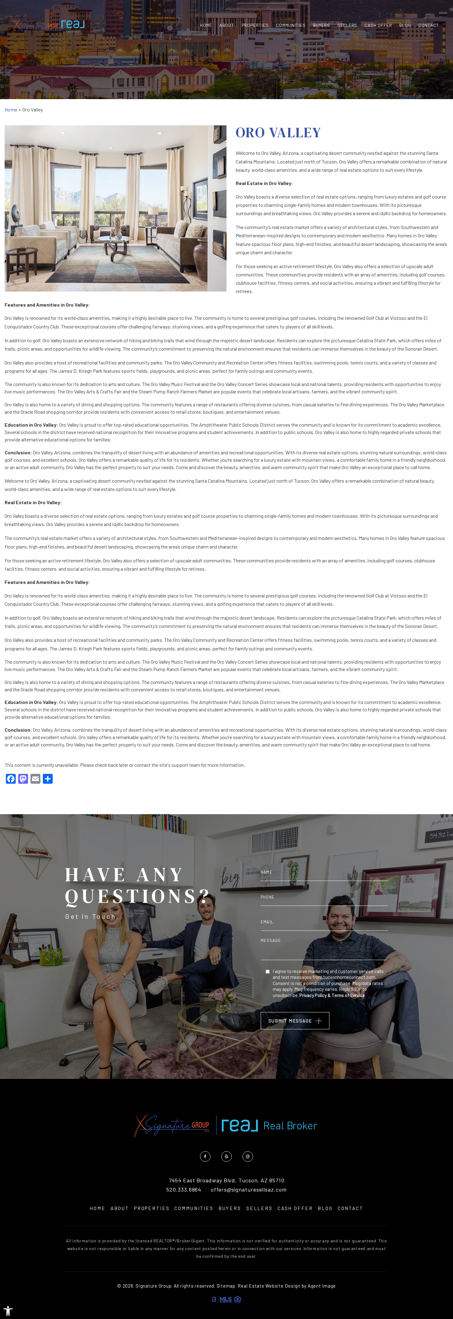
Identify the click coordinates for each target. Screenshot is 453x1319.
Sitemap (226, 1286)
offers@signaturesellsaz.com (248, 1190)
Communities (291, 25)
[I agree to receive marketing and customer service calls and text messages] (268, 971)
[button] (8, 1311)
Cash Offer (378, 25)
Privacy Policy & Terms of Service (332, 995)
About (226, 25)
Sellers (347, 25)
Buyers (321, 25)
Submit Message (290, 1020)
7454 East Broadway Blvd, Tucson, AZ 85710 (226, 1180)
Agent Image (322, 1286)
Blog (405, 25)
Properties (255, 25)
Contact (428, 25)
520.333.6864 (183, 1190)
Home (206, 25)
